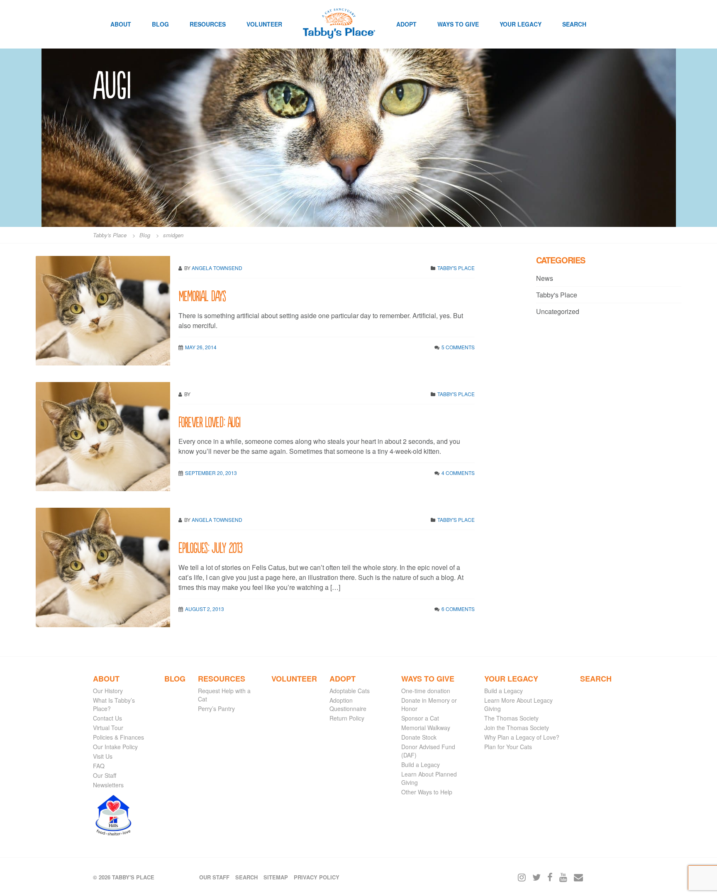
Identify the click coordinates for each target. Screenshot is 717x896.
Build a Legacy (420, 764)
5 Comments (458, 347)
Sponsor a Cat (420, 718)
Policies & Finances (118, 737)
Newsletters (108, 785)
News (544, 278)
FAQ (99, 766)
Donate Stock (419, 737)
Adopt (406, 24)
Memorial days (202, 295)
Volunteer (264, 24)
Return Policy (346, 718)
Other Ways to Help (426, 792)
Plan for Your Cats (508, 747)
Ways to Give (458, 24)
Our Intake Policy (115, 747)
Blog (160, 24)
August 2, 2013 (204, 608)
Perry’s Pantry (216, 708)
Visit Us (102, 756)
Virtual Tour (108, 727)
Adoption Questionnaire (347, 704)
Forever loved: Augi (209, 421)
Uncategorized (557, 311)
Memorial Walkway (425, 727)
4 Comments (458, 472)
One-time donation (425, 691)
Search (574, 24)
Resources (208, 24)
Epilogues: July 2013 (210, 547)
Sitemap (275, 877)
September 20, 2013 (211, 472)
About (120, 24)
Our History (108, 691)
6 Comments (458, 608)
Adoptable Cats (349, 691)
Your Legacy (520, 24)
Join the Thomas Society (516, 727)
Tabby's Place (456, 267)
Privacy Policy (316, 877)
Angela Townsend (217, 267)
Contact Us (107, 718)
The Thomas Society (511, 718)
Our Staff (104, 775)
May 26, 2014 (201, 347)
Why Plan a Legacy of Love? (521, 737)
